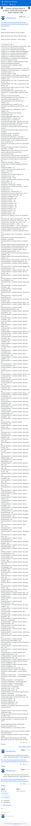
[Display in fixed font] (27, 743)
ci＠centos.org (10, 18)
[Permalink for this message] (29, 743)
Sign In (5, 4)
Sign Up (13, 4)
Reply (3, 744)
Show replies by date (24, 746)
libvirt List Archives (10, 2)
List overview (5, 793)
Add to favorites (7, 805)
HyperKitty (16, 823)
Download (6, 797)
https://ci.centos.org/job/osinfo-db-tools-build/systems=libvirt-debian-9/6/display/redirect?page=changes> (15, 24)
